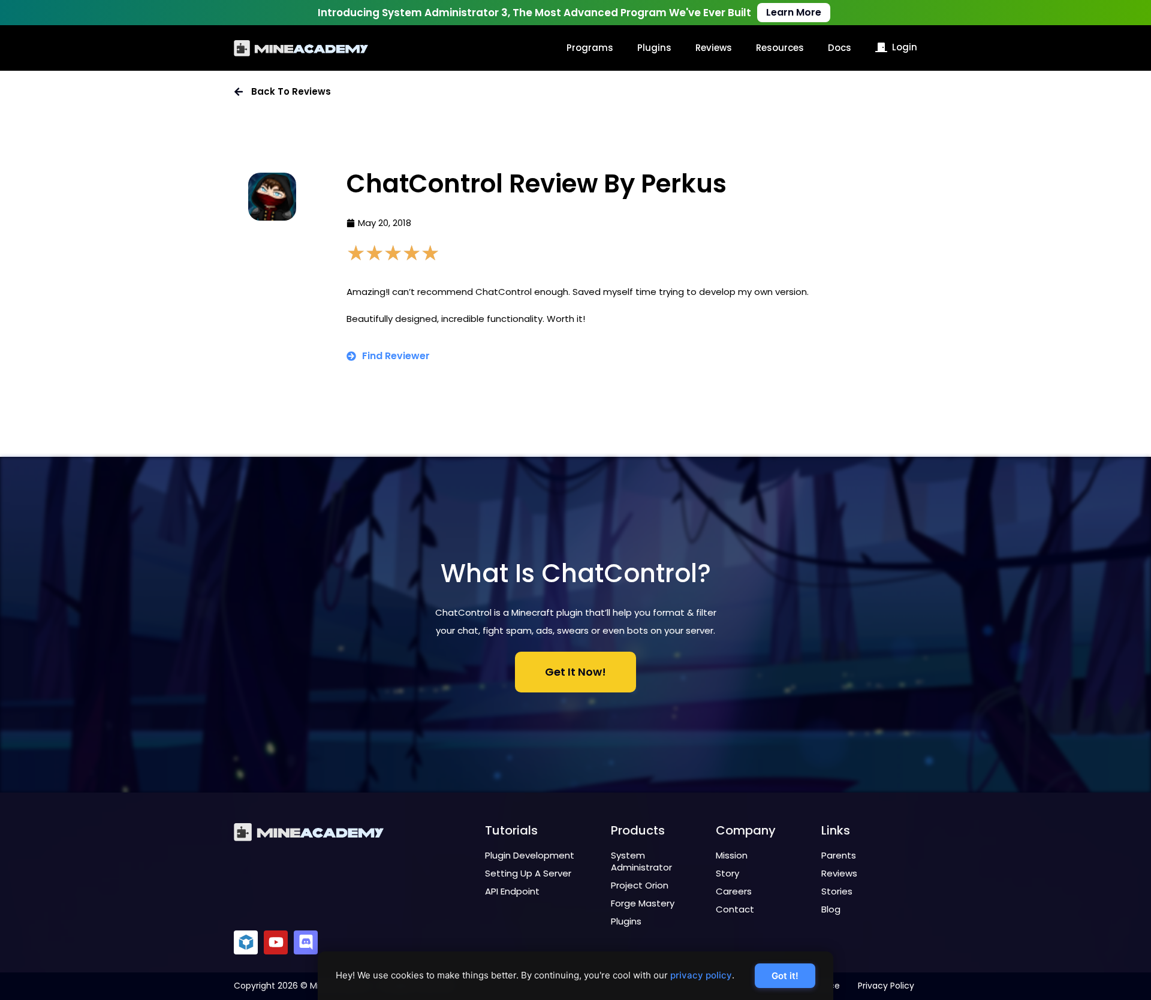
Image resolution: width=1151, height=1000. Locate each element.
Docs (839, 47)
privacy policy (701, 975)
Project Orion (639, 885)
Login (904, 47)
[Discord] (306, 942)
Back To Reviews (291, 91)
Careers (734, 891)
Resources (780, 47)
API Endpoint (512, 891)
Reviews (713, 47)
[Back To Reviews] (238, 92)
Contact (735, 909)
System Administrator (641, 861)
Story (727, 873)
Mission (732, 855)
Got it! (785, 975)
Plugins (654, 47)
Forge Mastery (642, 903)
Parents (838, 855)
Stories (836, 891)
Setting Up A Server (528, 873)
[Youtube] (276, 942)
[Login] (881, 47)
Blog (830, 909)
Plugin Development (529, 855)
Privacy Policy (886, 986)
